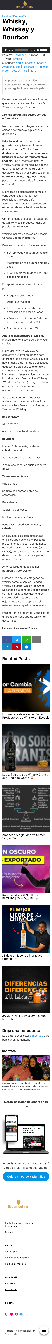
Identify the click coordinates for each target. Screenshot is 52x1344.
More (33, 70)
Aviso (8, 1251)
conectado (36, 1035)
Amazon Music (11, 66)
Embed (17, 58)
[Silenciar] (37, 50)
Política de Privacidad (17, 1257)
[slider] (44, 49)
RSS (24, 70)
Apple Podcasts (25, 62)
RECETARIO (11, 1283)
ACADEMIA (11, 1289)
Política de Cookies (15, 1264)
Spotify (41, 62)
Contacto (10, 1232)
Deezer (15, 70)
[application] (26, 50)
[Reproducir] (6, 50)
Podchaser (29, 66)
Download (20, 54)
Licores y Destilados (14, 15)
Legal (14, 1251)
